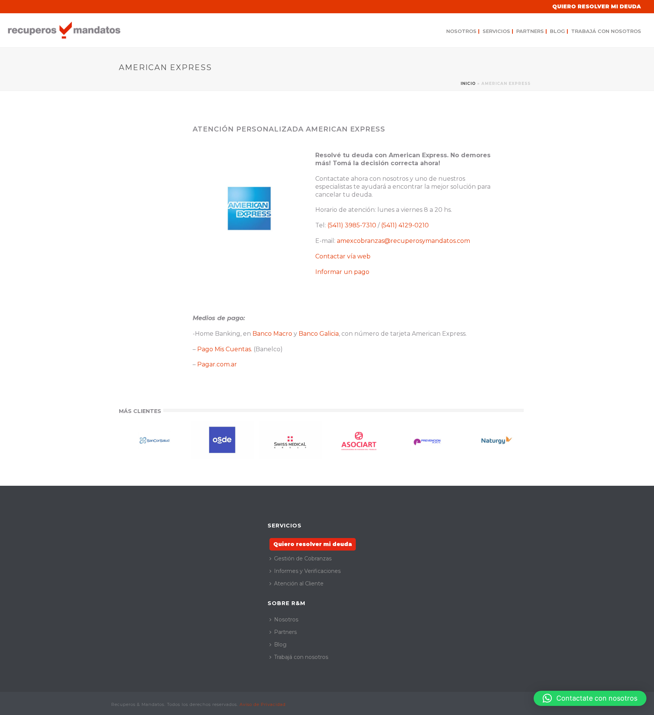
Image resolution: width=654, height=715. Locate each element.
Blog (559, 31)
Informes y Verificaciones (307, 571)
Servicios (498, 31)
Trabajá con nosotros (606, 31)
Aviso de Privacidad (263, 704)
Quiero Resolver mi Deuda (596, 6)
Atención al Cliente (299, 583)
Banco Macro (272, 333)
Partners (531, 31)
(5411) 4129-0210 (405, 225)
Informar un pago (342, 271)
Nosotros (463, 31)
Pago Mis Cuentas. (224, 349)
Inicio (468, 83)
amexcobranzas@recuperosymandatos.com (403, 240)
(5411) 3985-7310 (351, 225)
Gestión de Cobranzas (303, 558)
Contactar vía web (343, 256)
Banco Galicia (319, 333)
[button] (590, 698)
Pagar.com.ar (217, 364)
